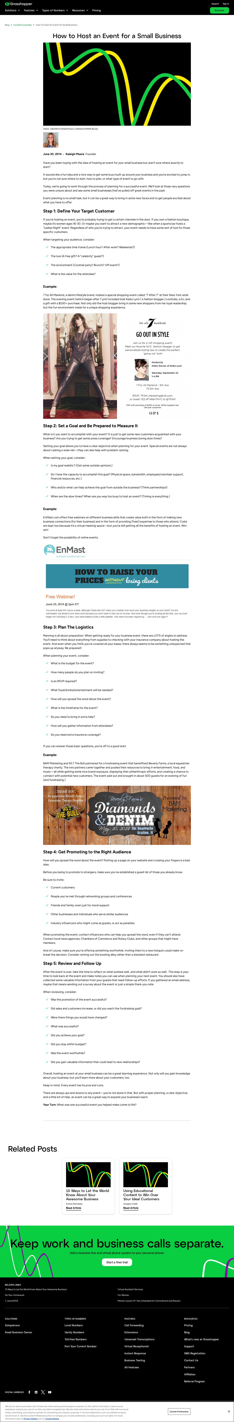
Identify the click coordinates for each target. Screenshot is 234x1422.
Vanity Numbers (74, 1332)
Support (215, 4)
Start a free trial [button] (117, 1262)
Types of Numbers (53, 10)
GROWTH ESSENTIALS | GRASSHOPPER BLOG (74, 129)
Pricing (96, 10)
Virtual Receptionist (136, 1346)
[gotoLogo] (19, 3)
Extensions (131, 1332)
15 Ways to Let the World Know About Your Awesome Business (36, 1289)
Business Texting (134, 1360)
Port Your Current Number (81, 1346)
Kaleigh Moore (75, 154)
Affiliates (189, 1374)
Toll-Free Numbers (76, 1339)
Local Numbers (74, 1325)
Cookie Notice (52, 1419)
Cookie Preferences (179, 1411)
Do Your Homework (14, 1295)
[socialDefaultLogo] (29, 1392)
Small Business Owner (18, 1332)
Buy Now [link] (219, 10)
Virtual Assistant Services (130, 1289)
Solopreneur (12, 1325)
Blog (7, 25)
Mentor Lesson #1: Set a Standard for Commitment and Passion (149, 1301)
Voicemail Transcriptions (139, 1339)
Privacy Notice (30, 1419)
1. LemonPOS (11, 1301)
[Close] (228, 1411)
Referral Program (194, 1381)
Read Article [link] (73, 1207)
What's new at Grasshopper (201, 1339)
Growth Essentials (23, 25)
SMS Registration (194, 1353)
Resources (78, 10)
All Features (131, 1367)
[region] (117, 1412)
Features (29, 10)
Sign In (226, 4)
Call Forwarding (134, 1325)
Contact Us (191, 1360)
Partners (189, 1367)
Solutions (10, 10)
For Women (123, 1295)
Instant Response (135, 1353)
